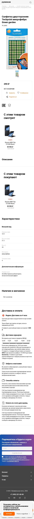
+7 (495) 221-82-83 (17, 494)
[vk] (9, 498)
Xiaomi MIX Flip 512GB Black (10, 143)
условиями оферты (13, 461)
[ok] (25, 498)
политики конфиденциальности (19, 459)
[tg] (20, 498)
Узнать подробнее (22, 514)
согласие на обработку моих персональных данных (14, 457)
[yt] (14, 498)
